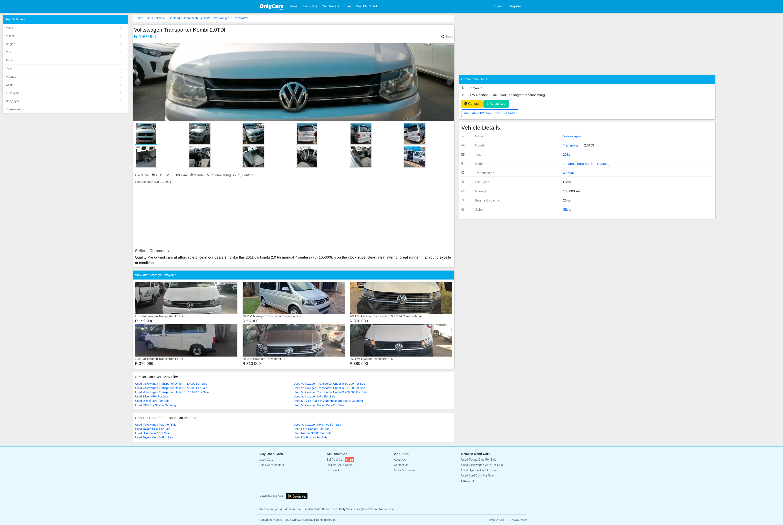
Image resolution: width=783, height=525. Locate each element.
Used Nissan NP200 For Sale (312, 433)
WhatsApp (497, 103)
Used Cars (309, 6)
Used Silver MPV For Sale (152, 396)
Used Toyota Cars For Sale (478, 459)
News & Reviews (404, 470)
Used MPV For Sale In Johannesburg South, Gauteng (328, 400)
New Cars (467, 481)
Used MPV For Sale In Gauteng (155, 405)
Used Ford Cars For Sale (477, 475)
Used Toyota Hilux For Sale (152, 428)
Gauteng (174, 18)
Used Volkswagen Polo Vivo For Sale (317, 424)
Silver (567, 209)
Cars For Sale (156, 18)
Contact (473, 103)
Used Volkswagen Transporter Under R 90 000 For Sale (330, 388)
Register (515, 6)
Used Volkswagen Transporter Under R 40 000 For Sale (171, 383)
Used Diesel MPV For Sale (152, 400)
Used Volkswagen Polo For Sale (155, 424)
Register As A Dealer (340, 465)
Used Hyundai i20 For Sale (152, 433)
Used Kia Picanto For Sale (310, 437)
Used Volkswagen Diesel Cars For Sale (319, 405)
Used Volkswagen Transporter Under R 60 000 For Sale (330, 383)
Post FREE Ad (366, 6)
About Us (400, 459)
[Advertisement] (255, 216)
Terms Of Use (496, 519)
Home (293, 6)
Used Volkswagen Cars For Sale (482, 465)
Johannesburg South (197, 18)
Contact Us (401, 465)
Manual (568, 173)
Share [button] (449, 36)
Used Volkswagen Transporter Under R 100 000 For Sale (172, 392)
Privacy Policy (519, 519)
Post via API (334, 470)
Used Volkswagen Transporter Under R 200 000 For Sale (330, 392)
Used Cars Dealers (271, 465)
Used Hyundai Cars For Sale (479, 470)
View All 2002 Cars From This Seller (490, 113)
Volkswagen (221, 18)
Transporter (240, 18)
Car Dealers (330, 6)
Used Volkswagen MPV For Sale (314, 396)
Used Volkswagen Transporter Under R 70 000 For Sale (171, 388)
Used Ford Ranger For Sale (312, 428)
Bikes (347, 6)
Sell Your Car (340, 459)
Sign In (499, 6)
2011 (566, 154)
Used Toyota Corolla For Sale (154, 437)
